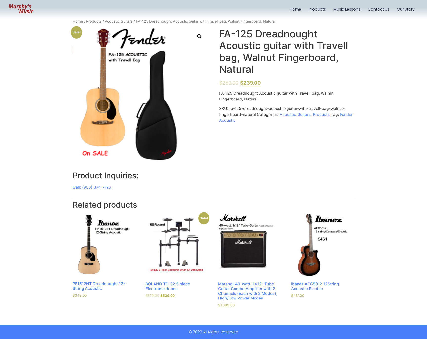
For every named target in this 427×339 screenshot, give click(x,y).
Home (295, 9)
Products (317, 9)
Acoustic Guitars (119, 21)
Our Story (406, 9)
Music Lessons (346, 9)
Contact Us (378, 9)
